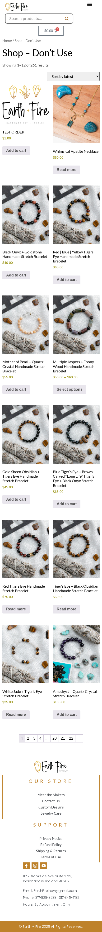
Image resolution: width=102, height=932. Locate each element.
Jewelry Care (51, 813)
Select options (70, 389)
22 (71, 738)
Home (7, 41)
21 (63, 738)
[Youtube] (43, 865)
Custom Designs (51, 807)
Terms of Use (51, 857)
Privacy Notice (50, 838)
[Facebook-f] (26, 865)
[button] (90, 4)
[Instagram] (35, 865)
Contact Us (51, 801)
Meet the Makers (51, 795)
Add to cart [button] (16, 150)
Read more (66, 170)
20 (54, 738)
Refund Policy (51, 844)
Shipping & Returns (51, 851)
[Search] (67, 18)
